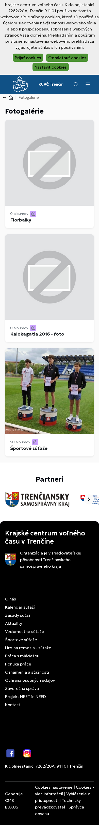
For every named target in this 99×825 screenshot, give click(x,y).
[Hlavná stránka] (10, 97)
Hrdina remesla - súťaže (28, 647)
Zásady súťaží (18, 615)
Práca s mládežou (22, 655)
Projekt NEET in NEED (25, 696)
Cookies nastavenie (54, 787)
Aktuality (13, 623)
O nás (10, 598)
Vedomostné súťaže (24, 631)
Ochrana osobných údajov (30, 680)
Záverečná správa (22, 688)
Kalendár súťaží (20, 607)
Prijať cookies (28, 57)
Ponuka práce (18, 664)
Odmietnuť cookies (67, 57)
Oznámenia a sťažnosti (27, 672)
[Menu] (87, 84)
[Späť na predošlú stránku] (5, 97)
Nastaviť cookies (51, 67)
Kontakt (12, 704)
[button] (75, 84)
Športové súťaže (21, 639)
